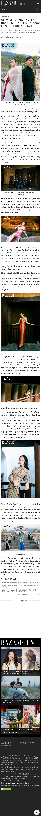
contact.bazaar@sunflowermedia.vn (17, 783)
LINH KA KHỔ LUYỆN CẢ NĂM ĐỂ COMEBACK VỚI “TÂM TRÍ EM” (20, 582)
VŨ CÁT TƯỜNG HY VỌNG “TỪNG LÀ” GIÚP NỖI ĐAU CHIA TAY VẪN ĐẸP (20, 586)
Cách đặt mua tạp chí (6, 744)
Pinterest (39, 39)
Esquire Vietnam (24, 744)
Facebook (18, 4)
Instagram (21, 4)
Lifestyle (5, 16)
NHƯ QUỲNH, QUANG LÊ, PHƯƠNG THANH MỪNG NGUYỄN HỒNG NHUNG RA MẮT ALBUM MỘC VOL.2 (19, 590)
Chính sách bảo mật (6, 745)
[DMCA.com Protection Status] (6, 788)
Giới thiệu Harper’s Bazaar (7, 742)
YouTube (24, 4)
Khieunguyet (10, 37)
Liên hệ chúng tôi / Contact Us (28, 742)
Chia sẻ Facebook (39, 37)
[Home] (37, 812)
